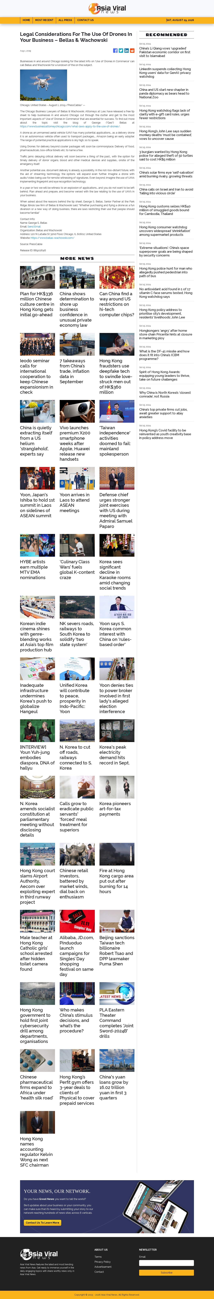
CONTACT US (85, 20)
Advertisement (103, 1266)
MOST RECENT (44, 20)
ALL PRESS (65, 20)
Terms (98, 1256)
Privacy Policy (102, 1261)
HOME (26, 20)
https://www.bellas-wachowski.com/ (52, 237)
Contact (99, 1271)
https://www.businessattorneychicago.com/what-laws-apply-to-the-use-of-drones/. (70, 126)
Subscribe (166, 1272)
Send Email (34, 226)
